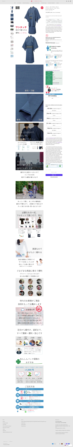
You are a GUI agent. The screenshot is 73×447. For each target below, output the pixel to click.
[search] (68, 1)
